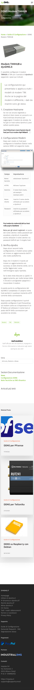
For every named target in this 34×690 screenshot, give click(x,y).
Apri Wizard (23, 132)
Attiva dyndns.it (7, 605)
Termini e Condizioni (9, 613)
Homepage (5, 596)
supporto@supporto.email (11, 682)
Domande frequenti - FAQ (10, 629)
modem (4, 322)
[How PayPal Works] (8, 645)
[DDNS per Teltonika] (17, 487)
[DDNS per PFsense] (17, 436)
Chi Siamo (5, 608)
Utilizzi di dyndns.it (8, 598)
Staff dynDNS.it (17, 341)
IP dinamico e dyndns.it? (10, 601)
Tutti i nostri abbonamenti (11, 610)
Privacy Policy (6, 615)
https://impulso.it (7, 679)
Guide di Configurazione (16, 35)
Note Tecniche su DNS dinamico (13, 380)
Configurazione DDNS (9, 378)
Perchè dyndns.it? (7, 603)
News (3, 375)
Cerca (3, 358)
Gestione (15, 226)
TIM (10, 322)
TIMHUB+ (16, 322)
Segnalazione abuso (8, 632)
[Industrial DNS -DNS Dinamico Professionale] (11, 655)
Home (3, 35)
